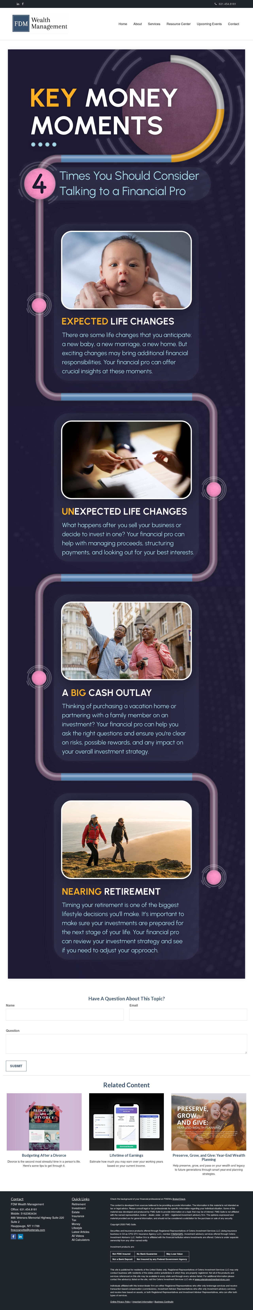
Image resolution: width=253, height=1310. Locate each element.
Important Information (142, 1301)
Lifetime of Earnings (126, 1155)
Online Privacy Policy (120, 1301)
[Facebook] (23, 4)
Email (133, 1005)
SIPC (180, 1233)
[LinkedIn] (18, 4)
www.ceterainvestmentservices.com (212, 1279)
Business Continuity (164, 1301)
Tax (74, 1220)
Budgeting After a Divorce (44, 1155)
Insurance (78, 1216)
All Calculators (81, 1240)
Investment (79, 1208)
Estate (76, 1212)
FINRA (174, 1233)
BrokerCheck (179, 1198)
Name (10, 1005)
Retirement (79, 1204)
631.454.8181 (227, 4)
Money (76, 1224)
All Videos (78, 1236)
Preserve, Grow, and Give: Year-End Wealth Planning (209, 1157)
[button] (137, 24)
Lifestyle (77, 1228)
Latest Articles (80, 1232)
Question (13, 1030)
